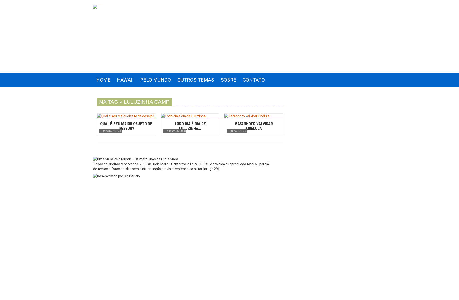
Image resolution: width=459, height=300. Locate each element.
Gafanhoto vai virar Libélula (254, 126)
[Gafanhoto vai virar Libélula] (253, 116)
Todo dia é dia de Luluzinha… (190, 126)
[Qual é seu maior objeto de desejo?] (126, 116)
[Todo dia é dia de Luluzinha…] (190, 116)
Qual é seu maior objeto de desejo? (126, 126)
